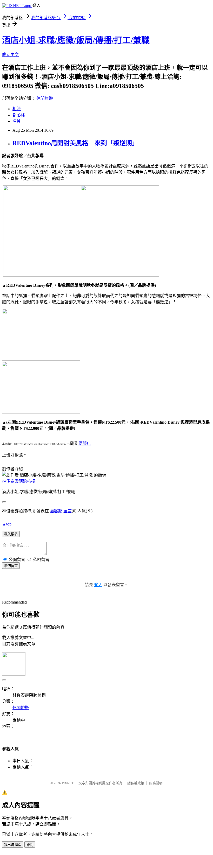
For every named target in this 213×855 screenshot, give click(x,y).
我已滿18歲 (12, 845)
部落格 (18, 115)
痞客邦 (56, 511)
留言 (67, 511)
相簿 (16, 109)
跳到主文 (10, 54)
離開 (29, 845)
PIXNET (68, 783)
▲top (6, 524)
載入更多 (11, 534)
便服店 (84, 443)
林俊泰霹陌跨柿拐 (18, 481)
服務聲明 (156, 783)
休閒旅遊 (44, 98)
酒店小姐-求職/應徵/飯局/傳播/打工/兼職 (76, 40)
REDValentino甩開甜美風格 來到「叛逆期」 (75, 143)
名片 (16, 121)
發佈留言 (11, 566)
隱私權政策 (135, 783)
